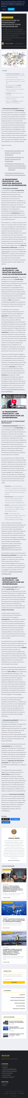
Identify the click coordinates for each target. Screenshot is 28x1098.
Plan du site (14, 1096)
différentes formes (6, 547)
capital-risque (5, 251)
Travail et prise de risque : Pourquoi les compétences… (16, 1022)
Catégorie (22, 994)
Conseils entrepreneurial (17, 997)
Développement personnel (17, 1000)
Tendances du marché (19, 1008)
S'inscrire (14, 982)
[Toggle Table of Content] (2, 148)
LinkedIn (6, 822)
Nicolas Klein (6, 927)
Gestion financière (7, 17)
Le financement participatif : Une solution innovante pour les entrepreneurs (14, 153)
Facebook (16, 819)
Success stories (20, 1005)
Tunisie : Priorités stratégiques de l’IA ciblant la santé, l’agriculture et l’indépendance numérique (14, 920)
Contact (4, 1085)
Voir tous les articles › (14, 860)
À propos (6, 1093)
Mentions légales (12, 1093)
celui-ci (19, 694)
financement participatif (10, 108)
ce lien (9, 694)
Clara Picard (6, 962)
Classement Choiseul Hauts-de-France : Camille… (16, 1034)
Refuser (4, 9)
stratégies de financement (9, 545)
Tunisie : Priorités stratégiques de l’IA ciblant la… (16, 1028)
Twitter (6, 819)
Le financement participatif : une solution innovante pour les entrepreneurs (14, 159)
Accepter (11, 9)
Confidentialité (21, 1093)
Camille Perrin (14, 838)
